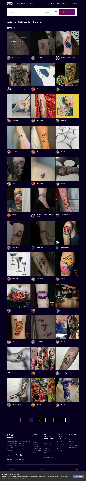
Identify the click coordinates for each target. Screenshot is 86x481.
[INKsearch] (10, 3)
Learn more (24, 478)
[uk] (17, 459)
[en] (11, 459)
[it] (23, 459)
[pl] (8, 459)
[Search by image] (56, 12)
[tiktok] (9, 455)
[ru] (20, 459)
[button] (51, 3)
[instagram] (17, 455)
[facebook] (13, 455)
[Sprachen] (51, 3)
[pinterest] (21, 455)
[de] (14, 459)
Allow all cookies (78, 476)
